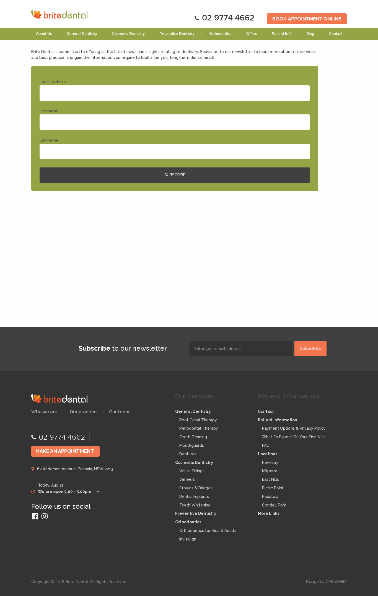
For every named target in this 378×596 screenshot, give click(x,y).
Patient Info (282, 34)
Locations (267, 454)
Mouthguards (191, 445)
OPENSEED (336, 581)
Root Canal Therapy (198, 420)
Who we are (44, 411)
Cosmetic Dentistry (128, 34)
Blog (310, 34)
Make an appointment (64, 451)
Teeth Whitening (195, 505)
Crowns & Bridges (196, 488)
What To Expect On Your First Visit (294, 437)
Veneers (187, 479)
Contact (335, 34)
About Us (44, 34)
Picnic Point (273, 488)
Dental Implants (194, 496)
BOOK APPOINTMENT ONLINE (306, 19)
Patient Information (277, 420)
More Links (268, 513)
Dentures (187, 454)
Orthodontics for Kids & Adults (207, 530)
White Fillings (191, 471)
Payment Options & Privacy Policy (294, 428)
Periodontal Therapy (198, 428)
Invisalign (187, 539)
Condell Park (274, 505)
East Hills (270, 479)
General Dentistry (82, 34)
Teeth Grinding (193, 437)
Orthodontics (220, 34)
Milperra (269, 471)
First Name (49, 111)
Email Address (53, 82)
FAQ (266, 445)
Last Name (49, 140)
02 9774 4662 (228, 18)
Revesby (270, 462)
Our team (119, 411)
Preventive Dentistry (177, 34)
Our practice (83, 411)
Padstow (270, 496)
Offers (251, 34)
